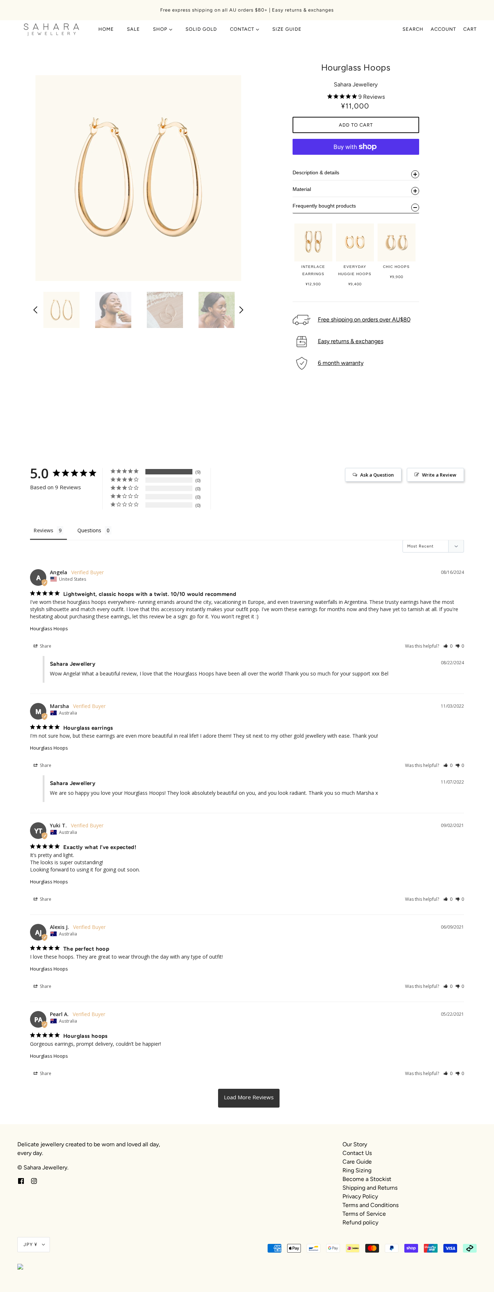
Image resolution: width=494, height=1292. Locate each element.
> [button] (249, 1098)
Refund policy (360, 1222)
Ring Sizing (356, 1170)
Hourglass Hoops (49, 628)
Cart (470, 29)
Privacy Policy (360, 1196)
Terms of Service (364, 1213)
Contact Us (357, 1153)
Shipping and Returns (369, 1187)
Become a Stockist (366, 1179)
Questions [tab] (89, 530)
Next (241, 310)
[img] (20, 1180)
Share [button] (45, 646)
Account (443, 29)
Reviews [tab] (43, 530)
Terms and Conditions (370, 1205)
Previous (35, 310)
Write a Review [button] (439, 475)
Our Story (354, 1144)
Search (413, 29)
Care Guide (357, 1161)
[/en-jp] (51, 29)
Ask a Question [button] (377, 475)
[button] (448, 646)
